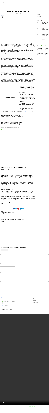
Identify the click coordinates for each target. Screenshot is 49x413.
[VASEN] (24, 258)
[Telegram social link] (23, 209)
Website (2, 241)
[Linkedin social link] (21, 209)
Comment (2, 221)
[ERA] (7, 268)
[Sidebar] (1, 412)
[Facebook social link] (24, 0)
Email (2, 237)
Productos (35, 298)
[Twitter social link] (16, 209)
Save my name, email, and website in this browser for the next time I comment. (14, 247)
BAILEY (4, 309)
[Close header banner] (1, 311)
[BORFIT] (10, 276)
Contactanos (35, 302)
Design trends (39, 12)
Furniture (39, 14)
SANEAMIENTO (6, 169)
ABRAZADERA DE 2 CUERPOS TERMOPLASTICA (13, 167)
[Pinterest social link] (18, 209)
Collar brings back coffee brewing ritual (45, 35)
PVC (2, 169)
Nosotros (34, 300)
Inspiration (39, 16)
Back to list (2, 213)
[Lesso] (4, 264)
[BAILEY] (24, 288)
